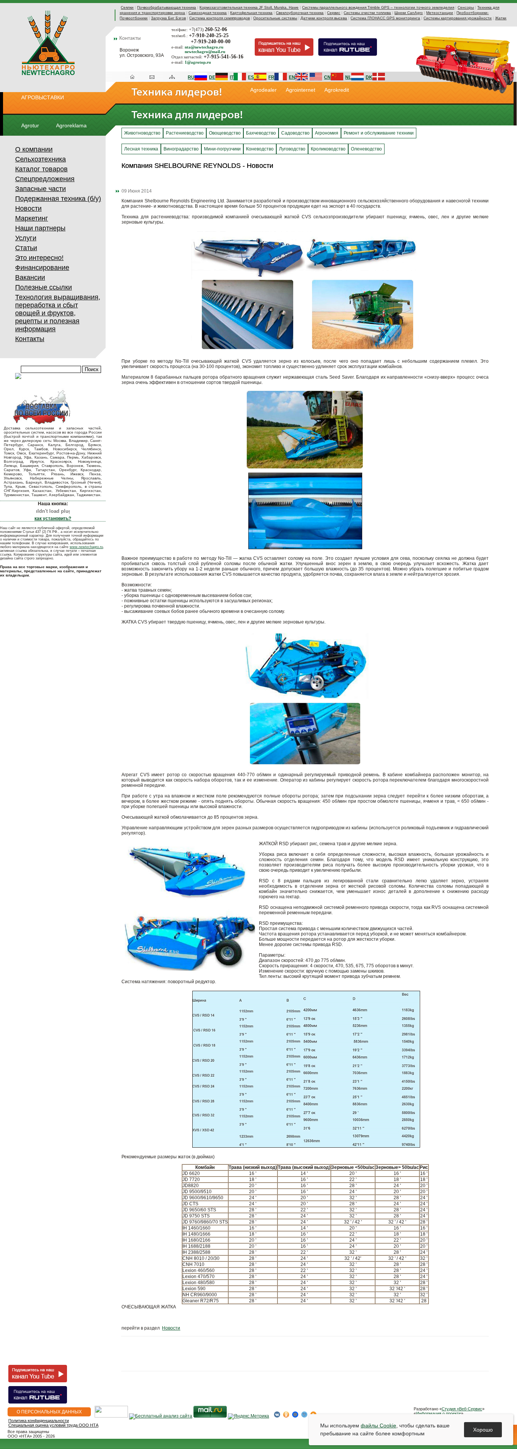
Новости (28, 208)
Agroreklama (71, 125)
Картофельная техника (251, 13)
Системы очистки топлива (367, 13)
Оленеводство (366, 149)
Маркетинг (31, 218)
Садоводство (295, 133)
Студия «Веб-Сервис (462, 1409)
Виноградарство (181, 149)
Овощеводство (225, 133)
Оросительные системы (275, 18)
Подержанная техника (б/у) (58, 198)
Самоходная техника (207, 13)
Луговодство (292, 149)
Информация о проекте (438, 1413)
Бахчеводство (261, 133)
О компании (34, 149)
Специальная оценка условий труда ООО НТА (53, 1425)
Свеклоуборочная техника (300, 13)
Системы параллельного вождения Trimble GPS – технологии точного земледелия (378, 7)
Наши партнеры (40, 228)
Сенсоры (466, 7)
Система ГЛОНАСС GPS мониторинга (385, 18)
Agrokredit (336, 90)
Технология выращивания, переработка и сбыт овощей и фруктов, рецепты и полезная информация (57, 313)
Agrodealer (263, 90)
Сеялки (127, 7)
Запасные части (40, 189)
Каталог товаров (41, 169)
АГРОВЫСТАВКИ (42, 97)
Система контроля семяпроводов (219, 18)
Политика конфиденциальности (38, 1420)
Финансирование (42, 267)
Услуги (25, 238)
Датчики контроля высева (324, 18)
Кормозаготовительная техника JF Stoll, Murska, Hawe (249, 7)
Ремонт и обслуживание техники (379, 133)
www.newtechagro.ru (86, 547)
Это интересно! (39, 258)
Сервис (333, 13)
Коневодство (260, 149)
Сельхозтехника (40, 159)
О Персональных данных (49, 1412)
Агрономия (326, 133)
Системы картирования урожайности (458, 18)
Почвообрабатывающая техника (166, 7)
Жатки (500, 18)
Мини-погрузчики (222, 149)
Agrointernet (300, 90)
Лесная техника (141, 149)
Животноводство (142, 133)
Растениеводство (185, 133)
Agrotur (30, 125)
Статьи (26, 248)
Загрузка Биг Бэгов (168, 18)
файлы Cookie (378, 1425)
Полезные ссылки (43, 287)
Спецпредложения (45, 179)
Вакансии (30, 277)
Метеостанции (439, 13)
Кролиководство (328, 149)
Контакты (29, 339)
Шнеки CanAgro (408, 13)
